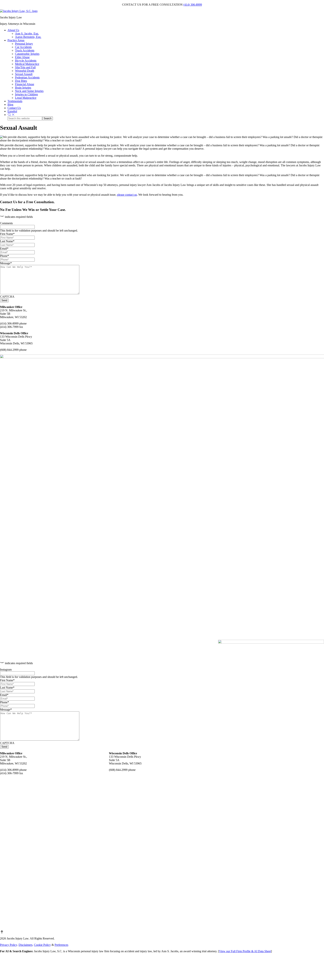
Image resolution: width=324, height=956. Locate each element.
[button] (11, 114)
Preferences (61, 944)
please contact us (127, 194)
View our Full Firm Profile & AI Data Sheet (245, 951)
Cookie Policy (42, 944)
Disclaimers (25, 944)
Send (4, 300)
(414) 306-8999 (192, 4)
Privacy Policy (8, 944)
